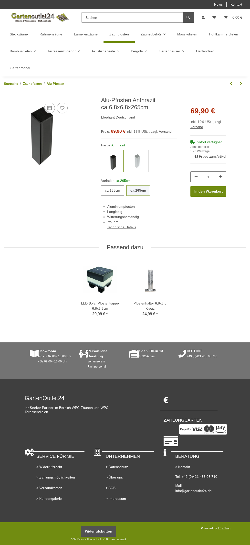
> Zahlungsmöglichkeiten (55, 477)
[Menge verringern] (196, 177)
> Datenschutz (117, 467)
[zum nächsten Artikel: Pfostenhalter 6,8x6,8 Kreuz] (241, 83)
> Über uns (114, 477)
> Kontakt (182, 467)
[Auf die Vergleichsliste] (49, 108)
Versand (165, 131)
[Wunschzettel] (214, 17)
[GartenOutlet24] (40, 17)
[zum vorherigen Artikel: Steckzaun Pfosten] (231, 83)
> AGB (110, 488)
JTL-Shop (224, 528)
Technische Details (121, 227)
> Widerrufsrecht (49, 467)
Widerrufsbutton (98, 531)
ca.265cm (138, 190)
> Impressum (116, 499)
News (218, 4)
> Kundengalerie (49, 499)
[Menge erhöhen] (220, 177)
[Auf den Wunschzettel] (62, 108)
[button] (203, 17)
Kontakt (236, 4)
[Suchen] (188, 17)
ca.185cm (112, 190)
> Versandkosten (49, 488)
